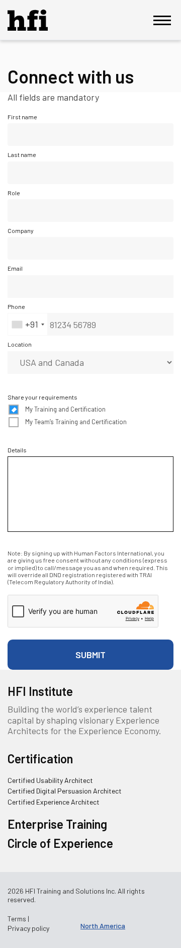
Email (15, 268)
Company (21, 230)
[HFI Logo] (35, 20)
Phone (16, 306)
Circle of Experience (60, 843)
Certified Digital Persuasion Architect (65, 790)
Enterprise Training (57, 824)
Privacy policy (28, 928)
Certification (40, 758)
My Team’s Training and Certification (76, 422)
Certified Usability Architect (50, 780)
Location (20, 344)
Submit (90, 654)
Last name (22, 154)
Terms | (18, 919)
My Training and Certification (65, 409)
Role (14, 192)
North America (102, 925)
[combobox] (27, 324)
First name (22, 116)
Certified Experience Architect (54, 802)
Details (17, 449)
